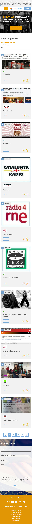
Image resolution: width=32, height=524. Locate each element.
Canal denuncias (16, 516)
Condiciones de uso (16, 512)
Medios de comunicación (8, 43)
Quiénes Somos (16, 520)
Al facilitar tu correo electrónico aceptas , (15, 479)
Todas (3, 48)
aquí (1, 5)
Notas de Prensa (5, 45)
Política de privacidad (16, 514)
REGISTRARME (16, 28)
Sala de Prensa (16, 518)
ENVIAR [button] (16, 486)
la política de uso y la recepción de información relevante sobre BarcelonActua (14, 480)
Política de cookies (16, 511)
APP (6, 9)
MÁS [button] (5, 81)
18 (22, 435)
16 (14, 435)
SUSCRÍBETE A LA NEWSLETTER (16, 507)
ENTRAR (27, 9)
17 (18, 435)
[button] (27, 80)
